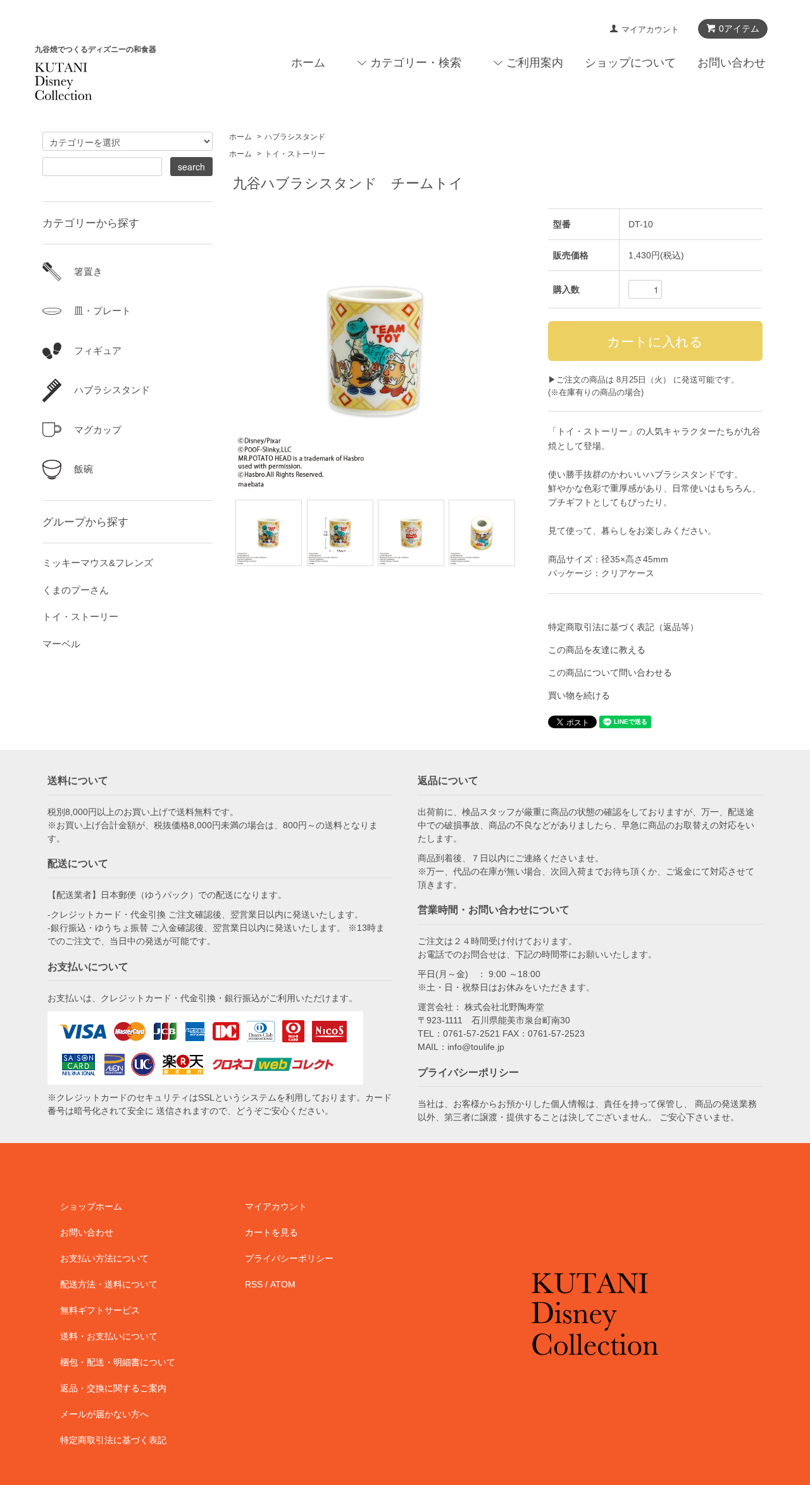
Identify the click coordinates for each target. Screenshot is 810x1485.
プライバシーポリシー (289, 1258)
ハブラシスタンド (295, 136)
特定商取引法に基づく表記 (113, 1440)
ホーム (308, 62)
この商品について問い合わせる (610, 672)
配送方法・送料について (109, 1284)
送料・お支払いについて (109, 1336)
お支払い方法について (104, 1258)
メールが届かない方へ (104, 1414)
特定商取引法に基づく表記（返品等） (623, 627)
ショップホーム (91, 1206)
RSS (254, 1284)
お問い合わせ (731, 62)
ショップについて (630, 62)
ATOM (283, 1284)
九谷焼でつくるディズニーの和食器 (95, 49)
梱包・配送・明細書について (117, 1362)
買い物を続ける (579, 695)
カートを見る (271, 1232)
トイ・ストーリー (295, 153)
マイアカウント (650, 29)
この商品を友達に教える (596, 650)
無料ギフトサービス (100, 1310)
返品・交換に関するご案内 (113, 1388)
